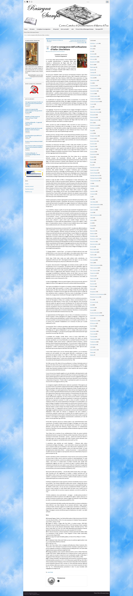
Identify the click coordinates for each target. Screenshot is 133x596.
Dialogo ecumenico (94, 120)
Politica (91, 262)
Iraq (91, 196)
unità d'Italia (50, 572)
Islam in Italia (93, 209)
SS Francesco (93, 323)
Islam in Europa (93, 207)
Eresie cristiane (93, 141)
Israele (91, 212)
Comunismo (92, 85)
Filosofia (92, 162)
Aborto (91, 46)
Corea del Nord (93, 91)
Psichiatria (92, 275)
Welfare (92, 355)
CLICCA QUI (28, 78)
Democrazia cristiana (94, 112)
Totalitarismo (93, 341)
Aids (91, 51)
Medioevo (92, 233)
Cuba (91, 106)
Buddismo (92, 69)
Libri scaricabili (65, 29)
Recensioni (92, 283)
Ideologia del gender (94, 178)
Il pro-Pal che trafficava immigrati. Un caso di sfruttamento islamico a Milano (34, 147)
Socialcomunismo (94, 320)
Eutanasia (92, 151)
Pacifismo (92, 254)
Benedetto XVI (93, 61)
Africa (91, 48)
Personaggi (92, 260)
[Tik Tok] (27, 1)
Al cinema (92, 54)
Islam (91, 199)
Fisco (91, 164)
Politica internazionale (95, 265)
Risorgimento (54, 51)
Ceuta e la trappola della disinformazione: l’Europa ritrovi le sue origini (33, 111)
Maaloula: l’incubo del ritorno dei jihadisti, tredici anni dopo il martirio (33, 130)
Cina (91, 83)
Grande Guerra (93, 170)
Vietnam (92, 352)
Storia (58, 51)
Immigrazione (93, 186)
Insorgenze (92, 194)
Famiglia (92, 157)
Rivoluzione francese (94, 297)
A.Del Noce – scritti (94, 43)
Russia (91, 299)
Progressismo (93, 273)
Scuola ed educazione (95, 312)
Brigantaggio (93, 67)
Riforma (92, 289)
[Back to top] (130, 593)
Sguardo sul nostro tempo (95, 315)
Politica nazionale (94, 267)
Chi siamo (32, 29)
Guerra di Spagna (94, 172)
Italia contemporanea (94, 215)
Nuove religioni (93, 249)
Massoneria (92, 231)
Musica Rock (93, 241)
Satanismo (92, 307)
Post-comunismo (94, 270)
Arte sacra (92, 59)
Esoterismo (92, 143)
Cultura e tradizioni (94, 109)
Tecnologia (92, 336)
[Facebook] (29, 1)
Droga (91, 130)
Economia (92, 138)
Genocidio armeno (94, 167)
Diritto (91, 122)
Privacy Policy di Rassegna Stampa (84, 29)
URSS (91, 347)
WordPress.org (28, 191)
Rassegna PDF (99, 29)
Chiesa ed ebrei (93, 80)
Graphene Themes (35, 594)
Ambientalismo (93, 56)
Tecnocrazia (92, 334)
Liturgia (92, 225)
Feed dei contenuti (29, 186)
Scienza (92, 310)
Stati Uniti (92, 326)
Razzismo (92, 281)
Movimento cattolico (94, 238)
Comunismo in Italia (94, 88)
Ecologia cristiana (94, 135)
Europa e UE (93, 149)
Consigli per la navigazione (43, 29)
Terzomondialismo (94, 339)
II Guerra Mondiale (94, 180)
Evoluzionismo (93, 154)
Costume (92, 93)
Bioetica (92, 64)
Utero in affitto (93, 349)
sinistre (92, 318)
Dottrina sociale (93, 128)
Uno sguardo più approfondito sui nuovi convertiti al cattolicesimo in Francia (34, 103)
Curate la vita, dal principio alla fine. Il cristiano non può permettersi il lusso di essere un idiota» (77, 41)
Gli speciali (56, 29)
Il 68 (91, 183)
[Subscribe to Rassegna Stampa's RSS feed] (25, 1)
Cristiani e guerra (94, 96)
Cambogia (92, 72)
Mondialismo (93, 236)
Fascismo (92, 159)
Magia (91, 228)
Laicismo (92, 220)
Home (25, 29)
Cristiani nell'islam (94, 98)
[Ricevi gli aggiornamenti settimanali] (31, 1)
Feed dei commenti (29, 189)
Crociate (92, 104)
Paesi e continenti (94, 257)
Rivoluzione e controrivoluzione (97, 294)
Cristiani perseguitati (94, 101)
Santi (91, 304)
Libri (91, 223)
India (91, 188)
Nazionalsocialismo (94, 244)
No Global (92, 246)
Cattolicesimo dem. (94, 75)
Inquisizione (92, 191)
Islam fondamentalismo (95, 204)
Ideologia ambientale (94, 175)
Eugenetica (92, 146)
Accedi (26, 183)
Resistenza (92, 286)
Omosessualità (93, 252)
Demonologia (93, 117)
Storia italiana (62, 51)
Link (72, 29)
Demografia (92, 114)
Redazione (49, 51)
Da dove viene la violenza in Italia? (34, 141)
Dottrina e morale (94, 125)
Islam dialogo (93, 201)
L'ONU (91, 217)
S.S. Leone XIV (93, 302)
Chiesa (91, 77)
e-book (91, 133)
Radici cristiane (93, 278)
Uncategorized (93, 344)
